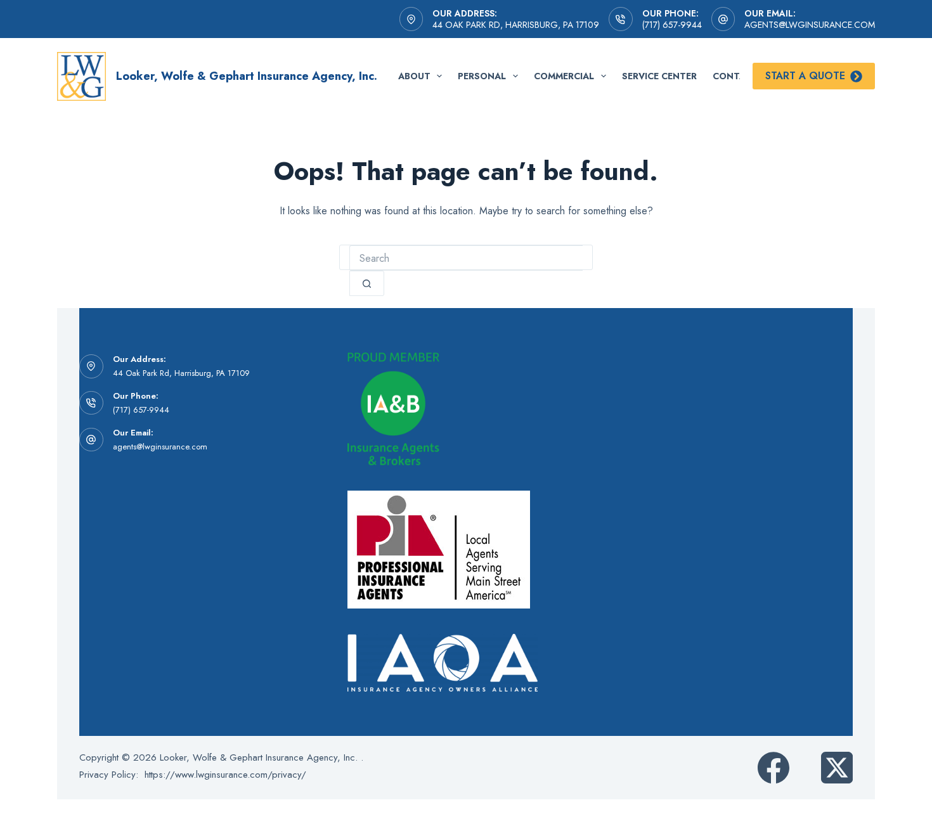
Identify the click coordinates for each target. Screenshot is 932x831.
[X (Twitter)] (837, 767)
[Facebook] (773, 767)
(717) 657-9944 (672, 24)
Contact (735, 76)
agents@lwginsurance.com (809, 24)
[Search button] (366, 283)
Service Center (659, 76)
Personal (482, 76)
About (414, 76)
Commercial (564, 76)
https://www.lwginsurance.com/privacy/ (225, 775)
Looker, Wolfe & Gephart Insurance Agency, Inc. (246, 76)
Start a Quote (805, 75)
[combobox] (466, 258)
